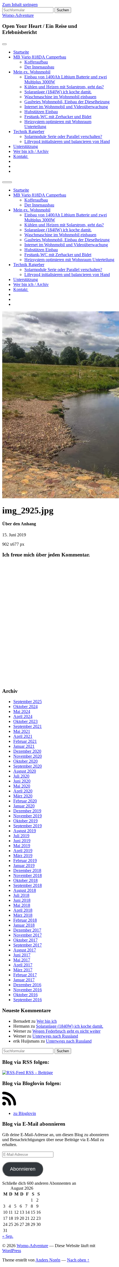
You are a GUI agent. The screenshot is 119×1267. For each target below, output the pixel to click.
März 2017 (22, 970)
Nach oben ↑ (78, 1260)
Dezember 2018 (27, 870)
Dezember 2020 (27, 751)
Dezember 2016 (27, 984)
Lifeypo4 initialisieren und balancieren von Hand (67, 141)
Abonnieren (22, 1169)
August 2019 (24, 830)
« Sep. (7, 1236)
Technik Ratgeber (28, 131)
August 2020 (24, 771)
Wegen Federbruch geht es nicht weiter (66, 1031)
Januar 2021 (24, 746)
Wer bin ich (47, 1021)
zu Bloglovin (24, 1113)
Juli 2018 (21, 895)
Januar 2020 (24, 806)
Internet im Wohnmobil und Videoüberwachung (66, 106)
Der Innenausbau (39, 67)
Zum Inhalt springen (20, 4)
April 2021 (22, 736)
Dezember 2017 (27, 930)
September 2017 (27, 945)
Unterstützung (25, 146)
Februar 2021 (25, 741)
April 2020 (22, 791)
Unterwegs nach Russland (55, 1036)
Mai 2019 (21, 845)
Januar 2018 (24, 925)
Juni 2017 (21, 955)
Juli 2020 (21, 776)
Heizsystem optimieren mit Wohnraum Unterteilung (69, 259)
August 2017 (24, 950)
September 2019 (27, 825)
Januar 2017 (24, 979)
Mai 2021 (21, 731)
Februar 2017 (25, 974)
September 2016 (27, 999)
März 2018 (22, 915)
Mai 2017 (21, 960)
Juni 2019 (21, 840)
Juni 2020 (21, 781)
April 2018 (22, 910)
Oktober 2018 (25, 880)
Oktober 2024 (25, 706)
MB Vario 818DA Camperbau (39, 57)
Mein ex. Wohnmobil (31, 72)
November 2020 (27, 756)
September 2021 (27, 726)
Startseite (21, 52)
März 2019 (22, 855)
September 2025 (27, 701)
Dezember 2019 (27, 811)
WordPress (11, 1250)
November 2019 (27, 815)
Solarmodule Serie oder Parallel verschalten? (63, 136)
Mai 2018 (21, 905)
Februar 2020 (25, 801)
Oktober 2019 (25, 820)
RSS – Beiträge (39, 1072)
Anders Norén (47, 1260)
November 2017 (27, 935)
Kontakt (21, 156)
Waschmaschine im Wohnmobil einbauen (60, 96)
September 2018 (27, 885)
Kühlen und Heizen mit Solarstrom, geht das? (64, 86)
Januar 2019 (24, 865)
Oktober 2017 (25, 940)
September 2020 (27, 766)
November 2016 (27, 989)
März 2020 (22, 796)
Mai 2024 (21, 711)
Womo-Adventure (18, 15)
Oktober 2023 (25, 721)
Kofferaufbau (36, 62)
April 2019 (22, 850)
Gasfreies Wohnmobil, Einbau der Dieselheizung (67, 101)
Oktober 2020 (25, 761)
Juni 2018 (21, 900)
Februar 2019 (25, 860)
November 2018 (27, 875)
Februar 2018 (25, 920)
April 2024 (22, 716)
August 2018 (24, 890)
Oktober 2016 (25, 994)
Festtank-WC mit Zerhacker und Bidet (57, 116)
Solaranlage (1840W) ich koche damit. (58, 91)
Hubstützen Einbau (41, 111)
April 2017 (22, 965)
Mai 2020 (21, 786)
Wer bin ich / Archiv (31, 151)
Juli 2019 (21, 835)
